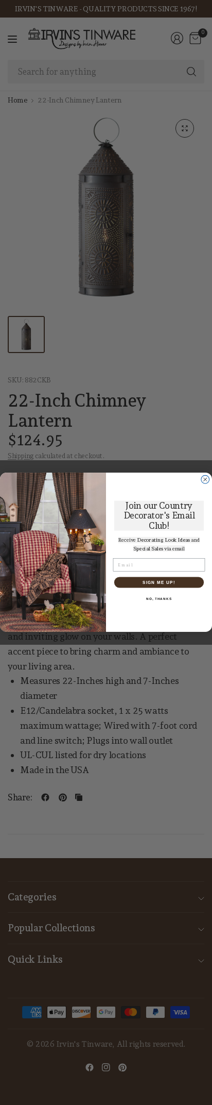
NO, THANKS (159, 598)
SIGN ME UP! (159, 582)
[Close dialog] (205, 480)
